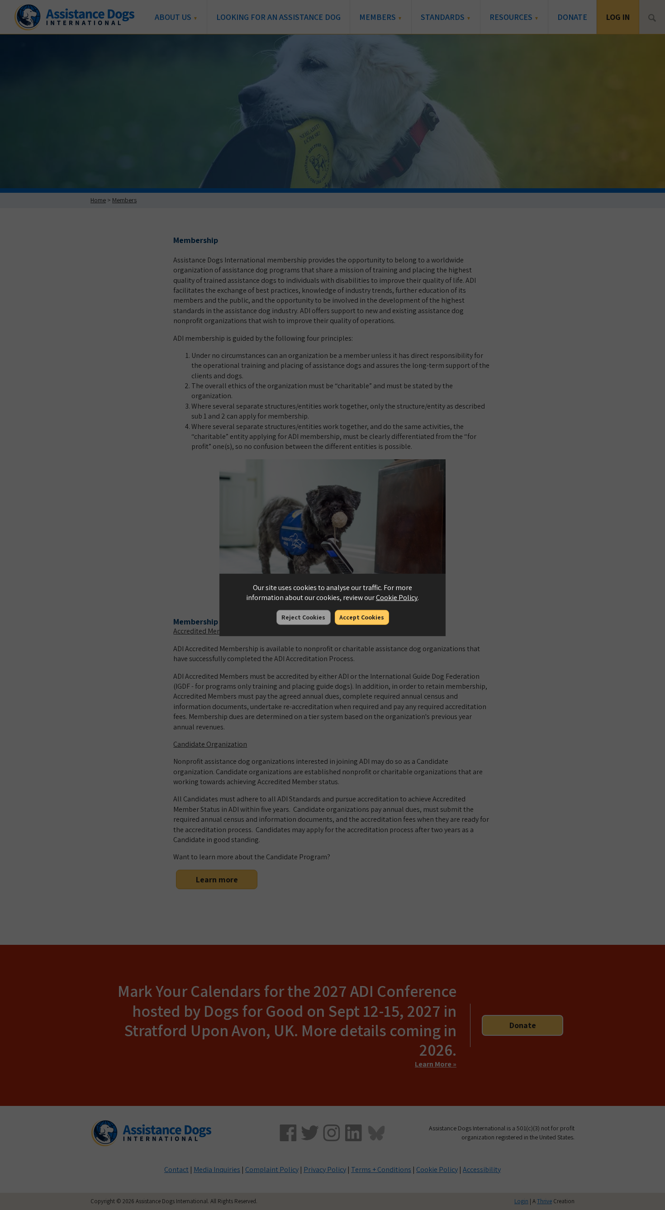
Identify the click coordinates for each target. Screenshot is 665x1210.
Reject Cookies (303, 617)
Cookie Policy (397, 597)
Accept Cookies (361, 617)
